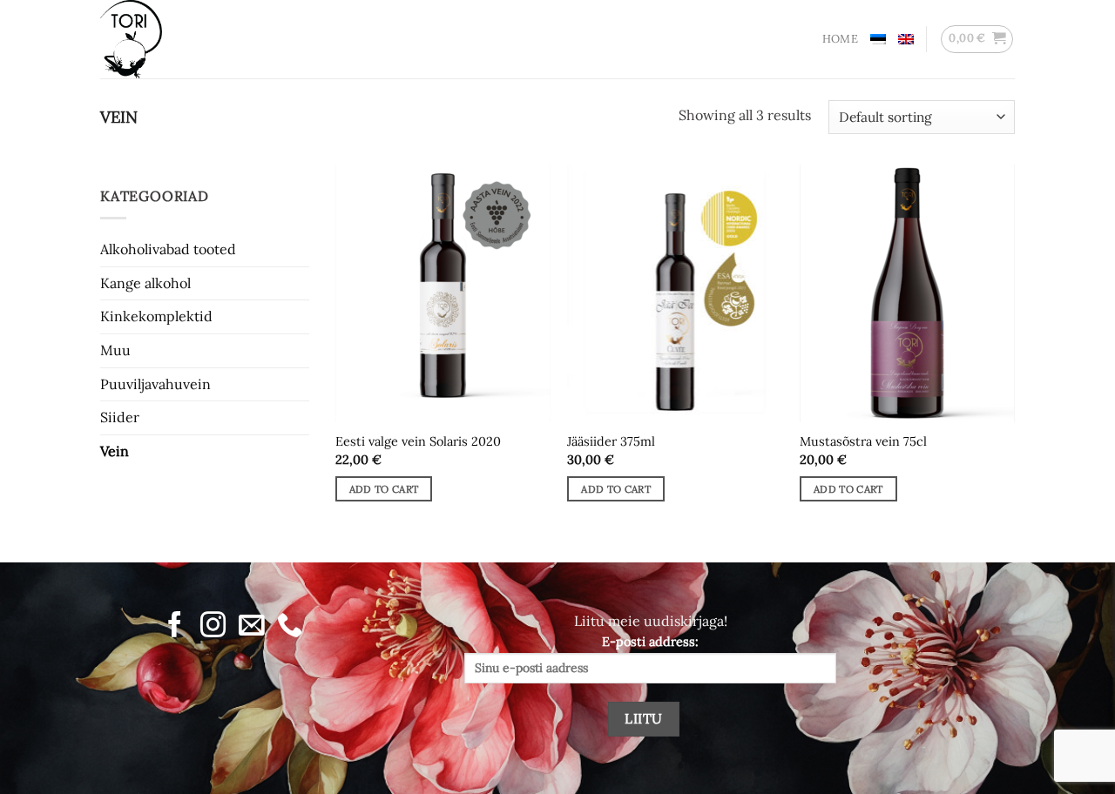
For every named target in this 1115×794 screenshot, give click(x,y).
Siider (119, 417)
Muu (115, 350)
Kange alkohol (145, 283)
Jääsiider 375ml (611, 441)
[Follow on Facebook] (174, 626)
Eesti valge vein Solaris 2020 (418, 441)
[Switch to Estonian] (878, 39)
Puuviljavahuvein (155, 383)
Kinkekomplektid (156, 316)
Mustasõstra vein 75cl (863, 441)
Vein (114, 451)
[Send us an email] (251, 626)
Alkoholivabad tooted (168, 249)
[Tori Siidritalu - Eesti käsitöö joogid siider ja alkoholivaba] (187, 39)
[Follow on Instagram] (213, 626)
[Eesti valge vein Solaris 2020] (443, 293)
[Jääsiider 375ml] (674, 293)
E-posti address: (650, 641)
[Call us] (289, 626)
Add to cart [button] (384, 488)
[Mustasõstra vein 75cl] (907, 293)
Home (840, 38)
